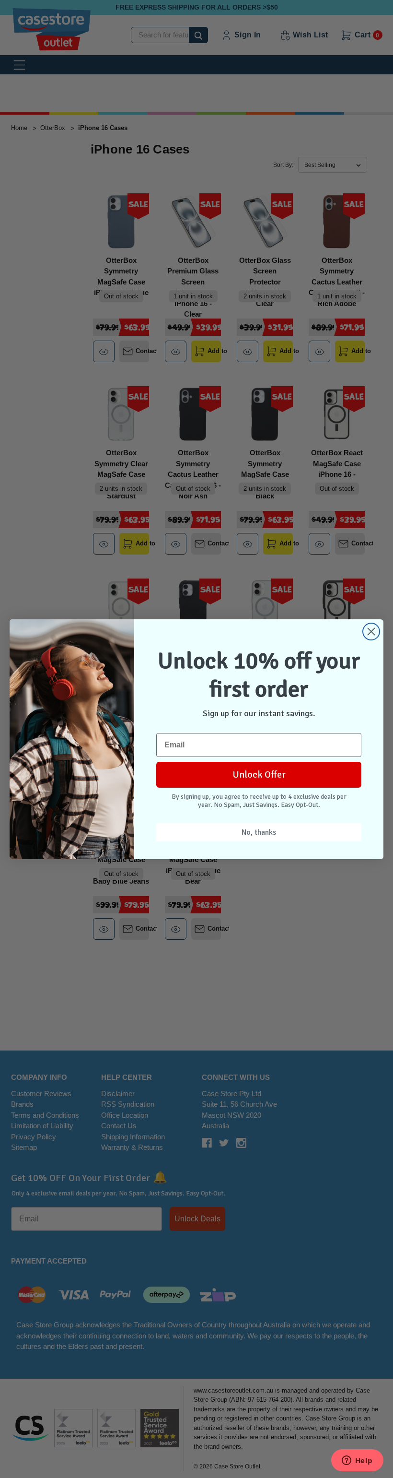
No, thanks (259, 832)
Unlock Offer (259, 774)
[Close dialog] (371, 631)
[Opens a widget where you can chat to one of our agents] (357, 1461)
